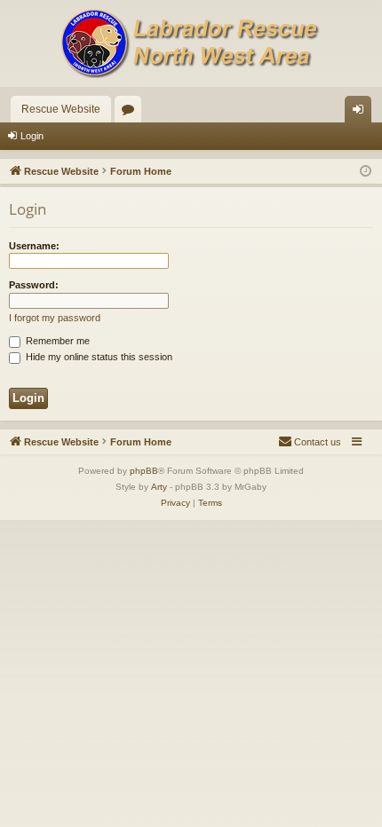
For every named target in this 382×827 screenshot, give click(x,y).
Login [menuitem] (361, 112)
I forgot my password (54, 317)
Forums (131, 112)
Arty (159, 487)
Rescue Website (60, 109)
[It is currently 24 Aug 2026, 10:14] (365, 171)
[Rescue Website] (191, 43)
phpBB (144, 471)
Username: (34, 245)
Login (32, 135)
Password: (34, 285)
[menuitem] (309, 442)
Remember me (56, 340)
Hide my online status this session (97, 356)
